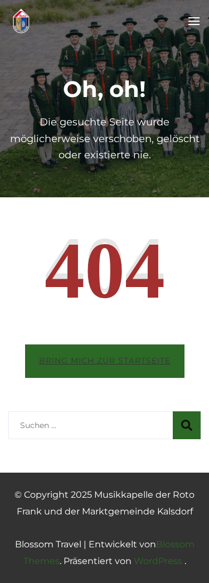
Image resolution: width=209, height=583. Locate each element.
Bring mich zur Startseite (105, 361)
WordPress (158, 561)
